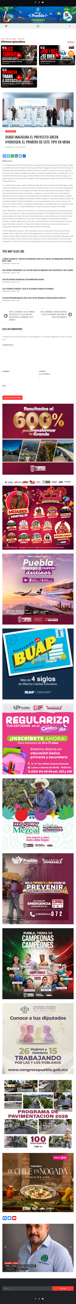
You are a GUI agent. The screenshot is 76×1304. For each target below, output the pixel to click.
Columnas (8, 1263)
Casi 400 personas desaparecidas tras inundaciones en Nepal (23, 279)
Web (4, 386)
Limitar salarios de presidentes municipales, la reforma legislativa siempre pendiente (37, 1266)
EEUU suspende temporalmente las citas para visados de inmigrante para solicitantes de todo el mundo (37, 270)
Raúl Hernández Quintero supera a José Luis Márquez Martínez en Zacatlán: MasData (54, 314)
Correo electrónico (44, 374)
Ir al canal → (71, 42)
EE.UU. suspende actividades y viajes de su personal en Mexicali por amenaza (28, 289)
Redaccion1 (11, 147)
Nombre (6, 371)
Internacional (10, 131)
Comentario (8, 345)
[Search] (69, 26)
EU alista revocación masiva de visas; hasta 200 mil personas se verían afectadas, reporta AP (34, 298)
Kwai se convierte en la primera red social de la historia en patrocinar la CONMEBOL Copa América (22, 315)
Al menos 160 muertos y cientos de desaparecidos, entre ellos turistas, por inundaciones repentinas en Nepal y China (37, 260)
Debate (16, 1263)
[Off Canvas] (6, 26)
